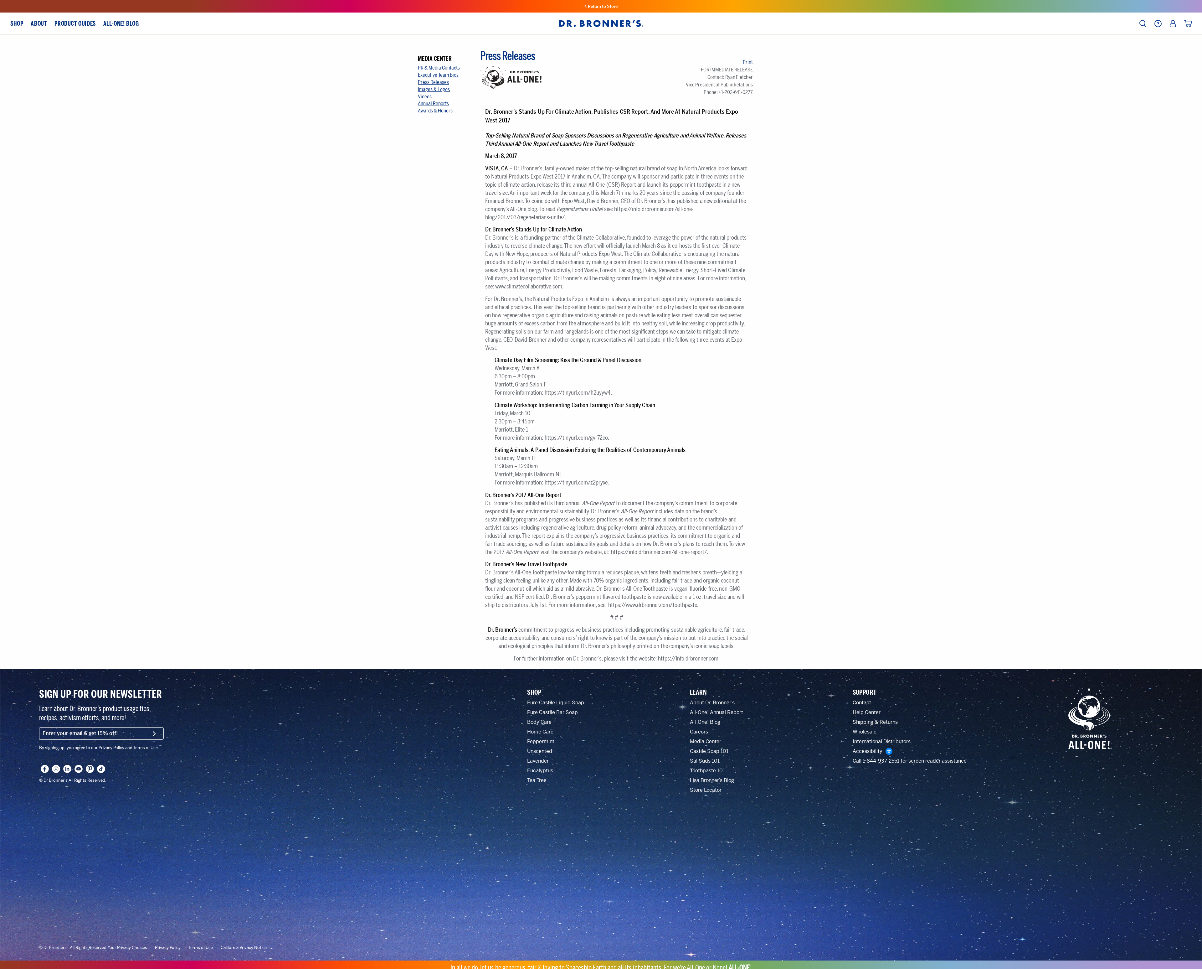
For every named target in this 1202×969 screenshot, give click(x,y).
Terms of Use (200, 947)
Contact (862, 702)
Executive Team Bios (438, 75)
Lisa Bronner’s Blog (712, 780)
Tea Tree (537, 780)
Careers (699, 731)
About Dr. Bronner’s (712, 702)
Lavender (538, 761)
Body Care (539, 722)
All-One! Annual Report (716, 712)
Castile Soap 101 (709, 751)
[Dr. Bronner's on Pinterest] (89, 769)
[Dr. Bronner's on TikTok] (101, 769)
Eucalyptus (540, 770)
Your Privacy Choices (127, 947)
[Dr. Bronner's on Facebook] (44, 769)
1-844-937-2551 (881, 761)
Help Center (867, 712)
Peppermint (540, 741)
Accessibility (867, 751)
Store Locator (706, 790)
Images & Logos (434, 89)
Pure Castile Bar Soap (552, 712)
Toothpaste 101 (707, 770)
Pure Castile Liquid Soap (555, 702)
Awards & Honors (435, 111)
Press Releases (433, 82)
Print (748, 62)
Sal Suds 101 (705, 761)
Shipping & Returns (875, 722)
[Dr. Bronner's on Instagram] (56, 769)
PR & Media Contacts (439, 68)
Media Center (705, 741)
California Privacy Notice (244, 947)
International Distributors (882, 741)
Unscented (539, 751)
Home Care (540, 731)
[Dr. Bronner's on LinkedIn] (67, 769)
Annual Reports (433, 103)
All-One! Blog (705, 722)
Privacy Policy (168, 947)
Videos (425, 97)
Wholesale (864, 731)
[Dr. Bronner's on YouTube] (78, 769)
